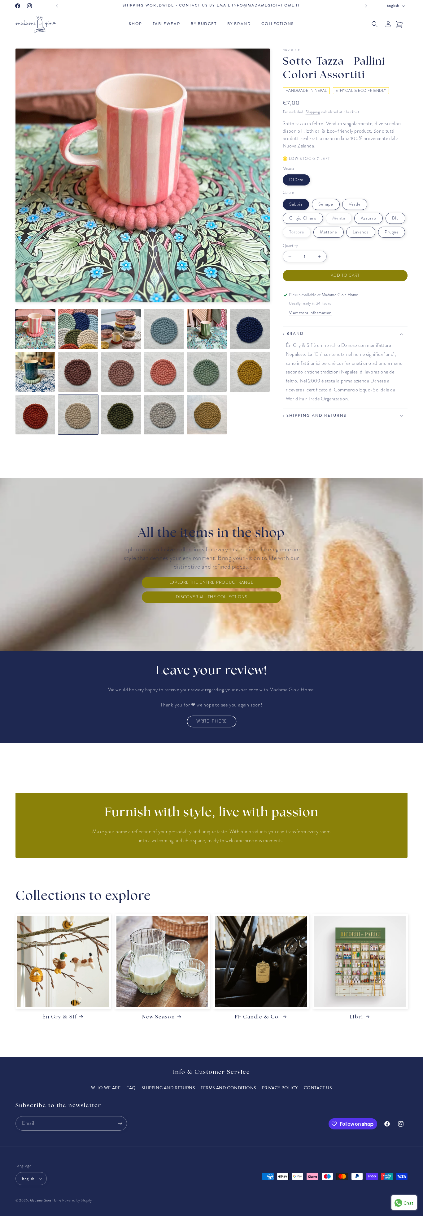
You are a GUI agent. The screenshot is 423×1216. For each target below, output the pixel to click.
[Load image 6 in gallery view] (249, 329)
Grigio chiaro (302, 218)
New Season (158, 1017)
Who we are (105, 1088)
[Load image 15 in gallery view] (121, 414)
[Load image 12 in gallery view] (249, 371)
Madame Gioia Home (45, 1200)
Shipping (313, 111)
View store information (310, 312)
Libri (356, 1017)
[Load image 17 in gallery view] (207, 414)
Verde (355, 204)
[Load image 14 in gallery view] (78, 414)
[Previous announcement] (57, 6)
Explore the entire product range (211, 582)
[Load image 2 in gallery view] (78, 329)
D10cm (296, 180)
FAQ (131, 1088)
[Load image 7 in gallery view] (35, 371)
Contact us (318, 1088)
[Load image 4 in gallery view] (164, 329)
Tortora (300, 233)
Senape (325, 204)
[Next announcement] (366, 6)
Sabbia (296, 204)
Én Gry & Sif (59, 1017)
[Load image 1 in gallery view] (35, 329)
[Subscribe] (120, 1123)
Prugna (392, 232)
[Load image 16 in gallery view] (164, 414)
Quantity (290, 246)
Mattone (328, 232)
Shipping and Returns (168, 1088)
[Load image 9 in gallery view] (121, 371)
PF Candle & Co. (257, 1017)
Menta (342, 219)
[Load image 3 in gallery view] (121, 329)
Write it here (211, 721)
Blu (395, 218)
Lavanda (361, 232)
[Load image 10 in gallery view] (164, 371)
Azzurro (368, 218)
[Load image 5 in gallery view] (207, 329)
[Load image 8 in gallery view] (78, 371)
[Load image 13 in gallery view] (35, 414)
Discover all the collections (211, 597)
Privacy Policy (280, 1088)
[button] (137, 24)
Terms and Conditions (228, 1088)
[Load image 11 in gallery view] (207, 371)
